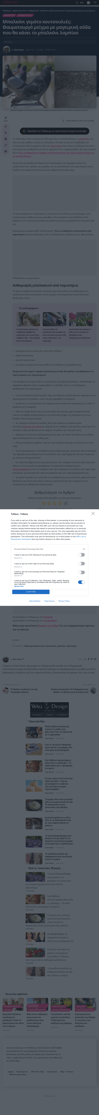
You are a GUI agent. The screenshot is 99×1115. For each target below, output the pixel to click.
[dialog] (49, 557)
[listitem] (49, 549)
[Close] (94, 514)
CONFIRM (31, 592)
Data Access (49, 601)
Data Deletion (34, 601)
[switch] (81, 554)
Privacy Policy (64, 601)
